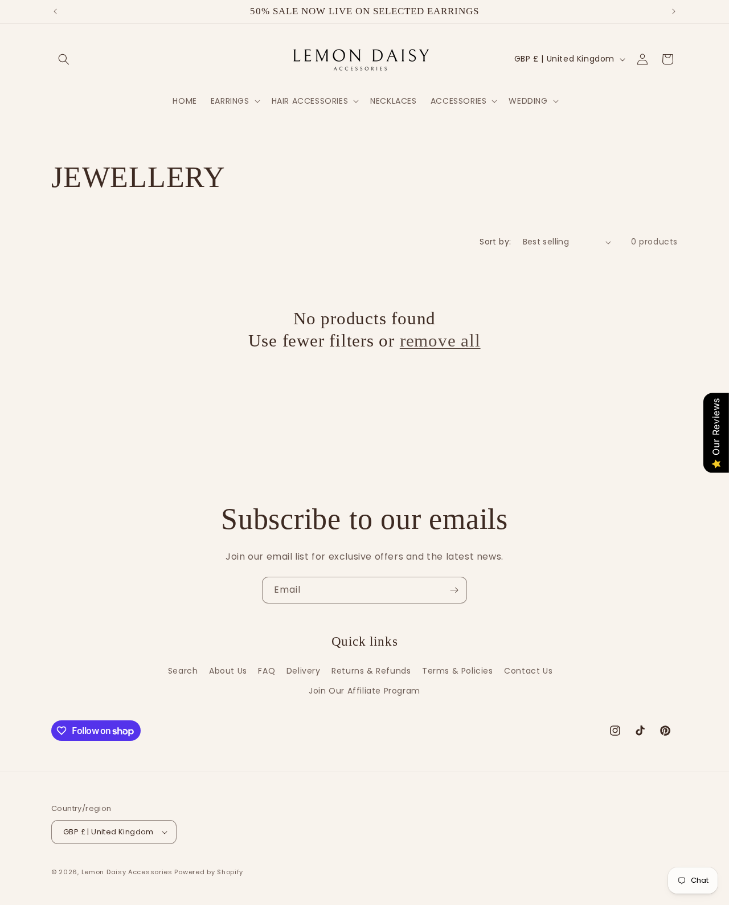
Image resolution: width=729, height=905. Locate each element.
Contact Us (528, 670)
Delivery (303, 670)
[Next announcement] (673, 11)
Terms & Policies (457, 670)
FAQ (266, 670)
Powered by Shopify (208, 872)
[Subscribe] (453, 590)
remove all (440, 340)
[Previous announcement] (55, 11)
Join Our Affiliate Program (364, 690)
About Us (228, 670)
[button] (63, 59)
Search (183, 670)
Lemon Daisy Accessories (127, 872)
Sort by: (495, 241)
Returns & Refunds (371, 670)
